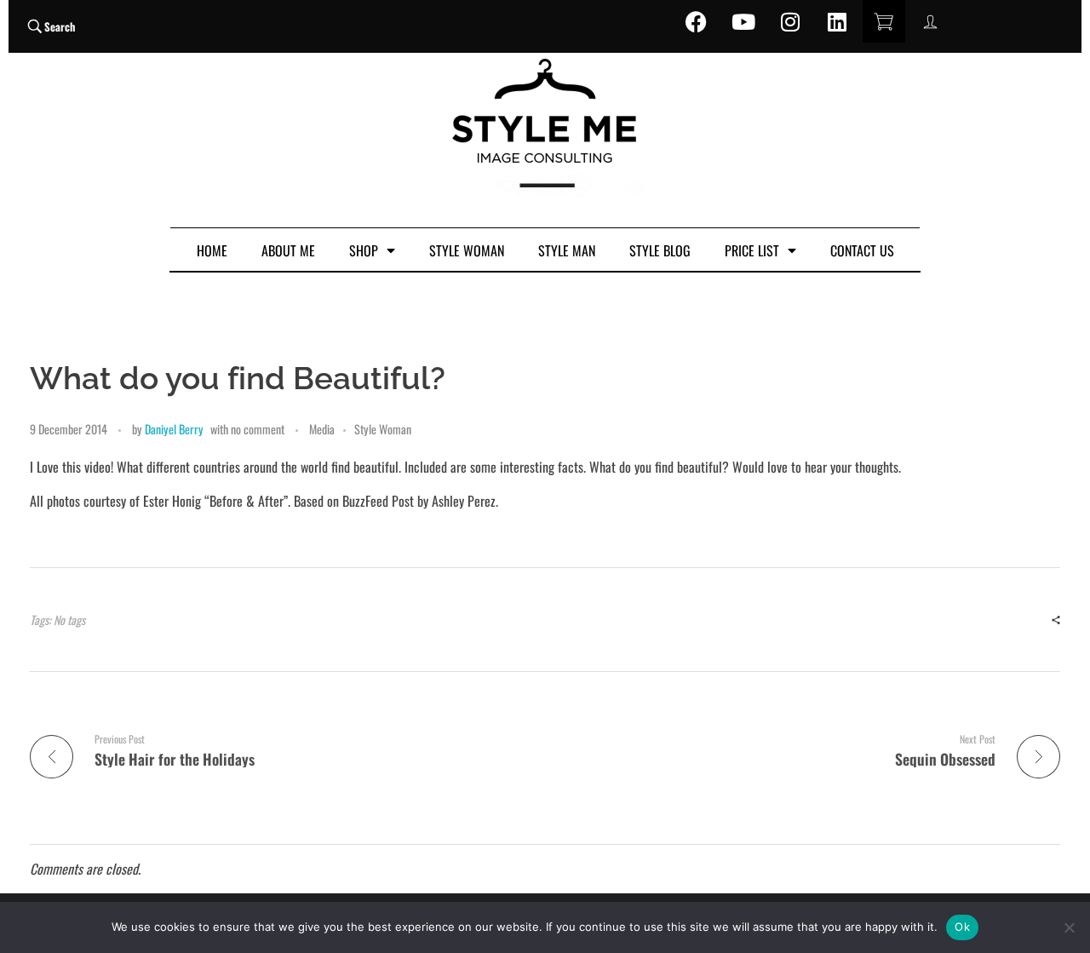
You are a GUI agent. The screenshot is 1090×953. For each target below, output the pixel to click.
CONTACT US (862, 250)
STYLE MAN (566, 250)
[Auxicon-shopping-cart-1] (884, 21)
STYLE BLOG (660, 250)
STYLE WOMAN (466, 250)
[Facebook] (696, 21)
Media (322, 429)
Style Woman (382, 429)
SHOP (363, 250)
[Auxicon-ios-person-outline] (930, 21)
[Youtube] (743, 21)
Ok (962, 926)
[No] (1068, 927)
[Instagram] (790, 21)
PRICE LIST (752, 250)
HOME (212, 250)
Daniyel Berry (174, 429)
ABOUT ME (288, 250)
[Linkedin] (837, 21)
